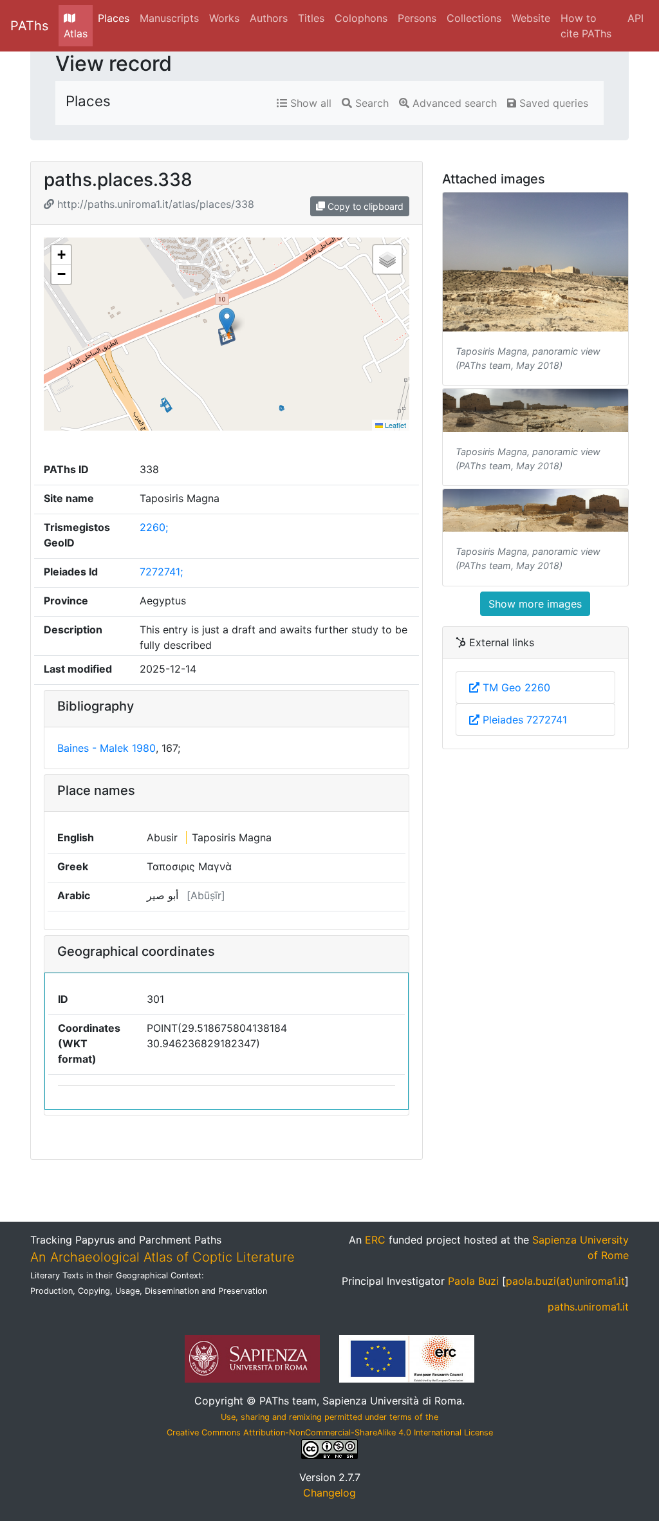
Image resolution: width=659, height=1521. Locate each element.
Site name (69, 498)
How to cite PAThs (586, 26)
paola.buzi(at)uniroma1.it (565, 1280)
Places (113, 18)
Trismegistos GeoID (77, 535)
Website (531, 18)
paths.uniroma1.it (588, 1306)
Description (73, 629)
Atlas (76, 33)
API (635, 18)
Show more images (535, 603)
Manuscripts (169, 18)
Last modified (78, 668)
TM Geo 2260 (514, 687)
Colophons (361, 18)
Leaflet (394, 425)
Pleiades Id (71, 571)
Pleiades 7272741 (523, 719)
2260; (154, 527)
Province (66, 600)
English (75, 837)
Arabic (73, 895)
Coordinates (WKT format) (89, 1043)
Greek (72, 866)
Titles (311, 18)
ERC (375, 1239)
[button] (227, 321)
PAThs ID (66, 469)
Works (224, 18)
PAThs (29, 25)
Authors (269, 18)
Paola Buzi (473, 1280)
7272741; (161, 571)
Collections (474, 18)
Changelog (329, 1492)
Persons (417, 18)
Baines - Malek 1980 (106, 748)
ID (63, 999)
